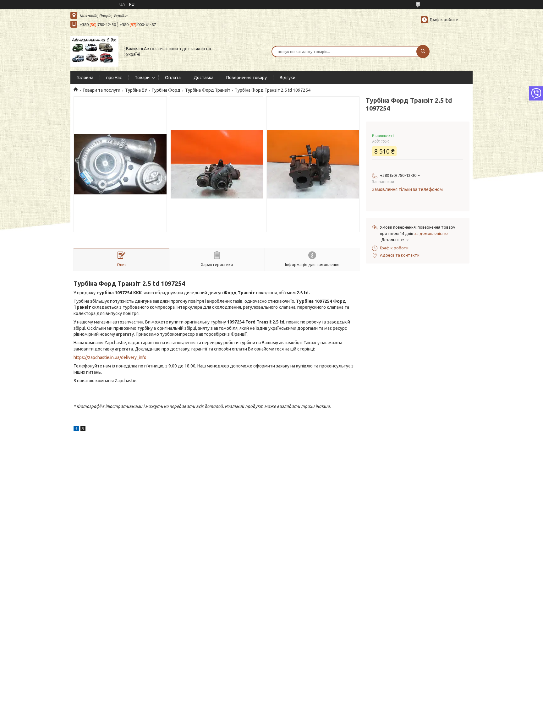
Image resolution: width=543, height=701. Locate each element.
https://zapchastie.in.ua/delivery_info (110, 357)
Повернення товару (246, 77)
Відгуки (287, 77)
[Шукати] (423, 51)
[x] (82, 429)
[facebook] (76, 429)
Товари (142, 77)
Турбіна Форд (165, 90)
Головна (85, 77)
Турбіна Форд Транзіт (207, 90)
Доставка (203, 77)
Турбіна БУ (136, 90)
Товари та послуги (101, 90)
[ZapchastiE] (94, 51)
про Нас (114, 77)
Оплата (173, 77)
